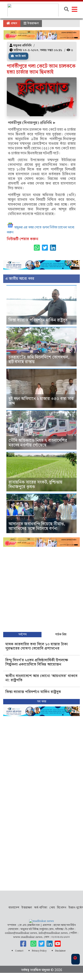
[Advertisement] (41, 588)
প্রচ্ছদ (13, 23)
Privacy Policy (39, 951)
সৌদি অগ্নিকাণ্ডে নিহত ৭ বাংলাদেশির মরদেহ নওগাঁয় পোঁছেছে (38, 443)
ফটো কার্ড (20, 56)
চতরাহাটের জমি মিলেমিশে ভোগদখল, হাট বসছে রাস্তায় (39, 359)
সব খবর (41, 701)
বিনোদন (61, 907)
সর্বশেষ (22, 634)
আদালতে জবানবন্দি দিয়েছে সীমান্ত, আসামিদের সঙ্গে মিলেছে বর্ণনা (37, 526)
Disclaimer (60, 951)
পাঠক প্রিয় (60, 634)
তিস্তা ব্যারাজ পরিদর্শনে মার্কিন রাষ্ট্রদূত (38, 320)
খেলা (52, 907)
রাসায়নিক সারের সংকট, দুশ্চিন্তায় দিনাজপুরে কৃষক (35, 484)
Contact (19, 951)
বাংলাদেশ (14, 907)
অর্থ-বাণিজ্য (40, 907)
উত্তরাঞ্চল (32, 23)
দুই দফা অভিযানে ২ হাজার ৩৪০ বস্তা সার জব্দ (41, 401)
